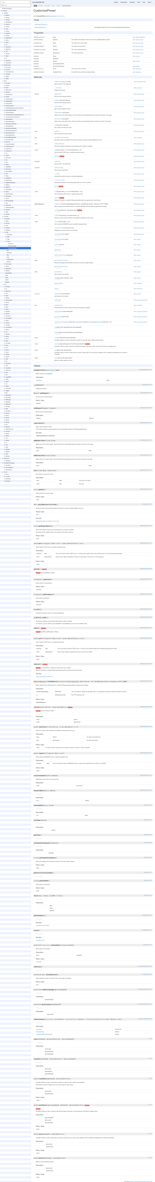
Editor (6, 341)
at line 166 (150, 525)
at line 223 (150, 593)
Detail (8, 237)
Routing (7, 413)
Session (7, 420)
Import (6, 379)
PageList (7, 185)
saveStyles (57, 344)
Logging (7, 390)
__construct (57, 88)
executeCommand (59, 228)
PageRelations (10, 259)
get (55, 150)
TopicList (7, 209)
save (55, 350)
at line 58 (150, 915)
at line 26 (150, 989)
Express (7, 31)
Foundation (8, 368)
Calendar (7, 20)
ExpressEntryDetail (10, 144)
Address (7, 15)
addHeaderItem (58, 112)
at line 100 (150, 422)
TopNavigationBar (9, 207)
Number (7, 35)
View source (61, 16)
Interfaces (132, 2)
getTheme (57, 250)
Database (7, 334)
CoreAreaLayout (9, 99)
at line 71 (150, 929)
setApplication (58, 81)
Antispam (7, 286)
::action (40, 940)
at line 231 (150, 608)
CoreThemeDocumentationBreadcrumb (14, 114)
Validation (7, 449)
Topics (7, 56)
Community (8, 67)
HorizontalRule (8, 171)
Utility (6, 447)
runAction (56, 215)
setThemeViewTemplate (60, 255)
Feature (7, 155)
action (56, 288)
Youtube (7, 214)
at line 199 (150, 1157)
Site (6, 44)
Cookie (7, 329)
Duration (7, 26)
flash (55, 278)
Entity (6, 345)
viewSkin (56, 332)
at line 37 (150, 1004)
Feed (6, 275)
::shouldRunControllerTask (47, 521)
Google (7, 76)
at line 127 (150, 944)
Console (7, 322)
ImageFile (7, 33)
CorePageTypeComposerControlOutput (14, 108)
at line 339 (150, 775)
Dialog (6, 221)
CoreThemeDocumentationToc (12, 117)
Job (6, 384)
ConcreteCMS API (38, 2)
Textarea (7, 53)
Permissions (8, 264)
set (55, 125)
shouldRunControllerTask (60, 137)
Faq (6, 153)
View (6, 454)
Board (6, 87)
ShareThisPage (9, 194)
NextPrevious (8, 180)
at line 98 (150, 895)
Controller (6, 216)
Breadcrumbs (8, 90)
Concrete (5, 10)
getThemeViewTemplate (60, 260)
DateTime (7, 24)
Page (8, 239)
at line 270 (150, 663)
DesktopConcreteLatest (10, 124)
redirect (56, 197)
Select (6, 42)
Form (6, 162)
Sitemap (8, 261)
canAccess (57, 300)
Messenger (8, 397)
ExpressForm (8, 148)
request (56, 221)
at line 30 (150, 384)
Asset (6, 295)
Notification (8, 404)
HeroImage (8, 169)
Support (7, 433)
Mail (6, 393)
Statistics (7, 426)
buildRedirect (57, 204)
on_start (56, 174)
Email (6, 29)
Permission (8, 411)
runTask (56, 210)
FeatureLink (8, 157)
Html (6, 173)
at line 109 (150, 1104)
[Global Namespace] (7, 8)
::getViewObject (42, 925)
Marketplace (8, 395)
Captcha (7, 313)
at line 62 (150, 857)
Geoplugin (7, 460)
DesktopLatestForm (10, 133)
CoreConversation (9, 105)
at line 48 (150, 504)
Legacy (7, 386)
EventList (7, 142)
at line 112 (150, 440)
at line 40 (150, 1058)
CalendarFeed (8, 273)
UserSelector (8, 62)
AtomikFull (7, 465)
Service (7, 417)
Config (6, 320)
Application (8, 291)
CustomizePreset (12, 248)
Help (8, 255)
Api (6, 289)
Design (7, 336)
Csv (6, 332)
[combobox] (15, 5)
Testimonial (8, 205)
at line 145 (150, 489)
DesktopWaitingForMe (10, 137)
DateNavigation (9, 119)
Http (6, 374)
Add (7, 250)
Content (7, 96)
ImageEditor (8, 377)
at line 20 (150, 966)
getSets (56, 131)
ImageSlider (8, 178)
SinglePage (8, 268)
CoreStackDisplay (9, 112)
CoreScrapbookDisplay (10, 110)
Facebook (7, 74)
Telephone (7, 49)
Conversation (8, 327)
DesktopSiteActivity (10, 135)
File (6, 160)
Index (143, 2)
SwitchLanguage (9, 200)
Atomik (7, 474)
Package (7, 406)
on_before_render (59, 180)
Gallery (7, 164)
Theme (8, 241)
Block (5, 81)
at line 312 (150, 726)
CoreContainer (8, 103)
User (6, 445)
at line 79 (150, 872)
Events (7, 350)
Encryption (7, 343)
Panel (6, 232)
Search (7, 191)
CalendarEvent (8, 22)
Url (6, 58)
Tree (6, 438)
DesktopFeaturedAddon (10, 128)
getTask (56, 156)
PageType (7, 230)
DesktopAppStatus (9, 121)
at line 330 (150, 752)
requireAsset (57, 106)
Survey (7, 198)
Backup (7, 302)
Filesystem (8, 363)
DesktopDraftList (9, 126)
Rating (6, 40)
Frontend (7, 228)
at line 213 (150, 579)
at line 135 (150, 470)
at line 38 (150, 819)
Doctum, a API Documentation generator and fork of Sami (141, 1181)
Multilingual (8, 399)
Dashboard (9, 234)
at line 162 (150, 1133)
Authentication (7, 65)
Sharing (7, 422)
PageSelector (8, 38)
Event (6, 225)
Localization (8, 388)
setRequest (57, 100)
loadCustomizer (58, 322)
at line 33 (150, 804)
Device (7, 338)
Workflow (7, 270)
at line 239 (150, 617)
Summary (7, 431)
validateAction (58, 305)
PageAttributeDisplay (10, 182)
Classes (116, 2)
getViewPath (57, 272)
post (55, 191)
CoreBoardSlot (8, 101)
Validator (7, 451)
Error (6, 347)
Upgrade (7, 282)
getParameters (58, 167)
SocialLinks (8, 47)
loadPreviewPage (58, 311)
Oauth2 (7, 280)
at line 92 (150, 974)
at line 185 (150, 543)
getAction (56, 161)
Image (6, 176)
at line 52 (150, 842)
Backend (7, 218)
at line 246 (150, 627)
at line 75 (150, 392)
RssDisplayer (8, 189)
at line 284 (150, 681)
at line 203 (150, 568)
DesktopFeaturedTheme (11, 130)
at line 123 (150, 455)
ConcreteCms (8, 318)
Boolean (7, 17)
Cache (6, 309)
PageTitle (7, 187)
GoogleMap (8, 166)
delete (56, 358)
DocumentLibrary (9, 139)
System (7, 436)
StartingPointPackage (9, 463)
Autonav (7, 85)
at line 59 (150, 1018)
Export (7, 352)
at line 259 (150, 638)
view (55, 327)
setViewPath (57, 293)
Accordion (7, 83)
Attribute (6, 13)
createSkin (57, 337)
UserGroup (7, 60)
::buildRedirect (44, 676)
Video (6, 212)
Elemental (7, 481)
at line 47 (150, 834)
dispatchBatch (58, 234)
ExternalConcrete (9, 72)
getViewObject (58, 283)
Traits (138, 2)
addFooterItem (58, 119)
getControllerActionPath (60, 266)
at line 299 (150, 706)
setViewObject (58, 239)
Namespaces (124, 2)
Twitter (7, 78)
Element (7, 223)
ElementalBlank (9, 467)
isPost (56, 186)
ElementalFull (8, 469)
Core (5, 284)
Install (6, 277)
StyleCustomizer (9, 429)
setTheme (57, 244)
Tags (6, 203)
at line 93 (150, 880)
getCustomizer (58, 316)
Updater (7, 440)
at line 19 (150, 369)
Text (6, 51)
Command (7, 316)
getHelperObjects (58, 143)
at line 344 (150, 790)
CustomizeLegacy (12, 246)
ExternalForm (8, 151)
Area (6, 293)
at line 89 (150, 407)
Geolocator (8, 370)
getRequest (57, 94)
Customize (10, 243)
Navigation (7, 402)
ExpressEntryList (9, 146)
